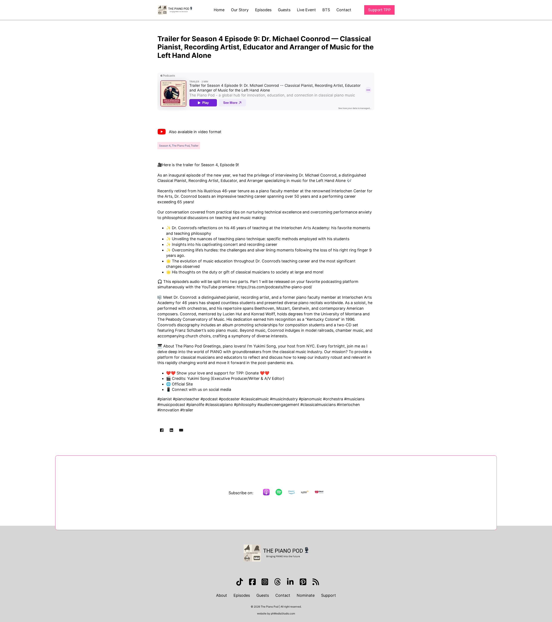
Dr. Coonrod (185, 297)
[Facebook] (161, 430)
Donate (252, 373)
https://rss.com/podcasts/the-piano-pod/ (274, 287)
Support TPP (379, 10)
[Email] (181, 430)
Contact (343, 10)
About (221, 595)
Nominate (306, 595)
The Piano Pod (181, 145)
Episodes (263, 10)
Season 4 (165, 145)
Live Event (306, 10)
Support (328, 595)
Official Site (182, 384)
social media (220, 389)
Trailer (194, 145)
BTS (326, 10)
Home (219, 10)
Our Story (240, 10)
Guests (284, 10)
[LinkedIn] (171, 430)
